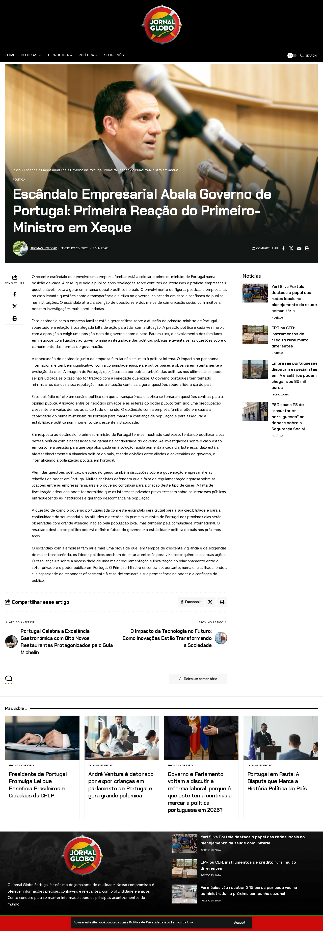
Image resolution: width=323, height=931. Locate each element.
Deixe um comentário (200, 679)
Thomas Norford (44, 248)
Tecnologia (280, 394)
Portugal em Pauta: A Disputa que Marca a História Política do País (277, 781)
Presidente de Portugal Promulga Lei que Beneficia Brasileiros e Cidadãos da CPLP (38, 784)
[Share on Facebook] (283, 248)
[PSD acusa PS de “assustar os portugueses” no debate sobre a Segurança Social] (255, 411)
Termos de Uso (182, 922)
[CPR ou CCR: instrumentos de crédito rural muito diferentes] (255, 334)
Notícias (278, 317)
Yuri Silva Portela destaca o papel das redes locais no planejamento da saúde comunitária (294, 298)
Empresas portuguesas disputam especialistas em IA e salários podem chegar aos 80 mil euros (294, 375)
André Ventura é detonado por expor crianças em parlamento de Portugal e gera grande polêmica (121, 784)
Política (19, 179)
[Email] (299, 248)
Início (17, 170)
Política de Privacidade (146, 922)
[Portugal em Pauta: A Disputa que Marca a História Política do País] (281, 738)
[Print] (306, 248)
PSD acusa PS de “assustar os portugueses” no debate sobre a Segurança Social (288, 417)
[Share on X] (291, 248)
